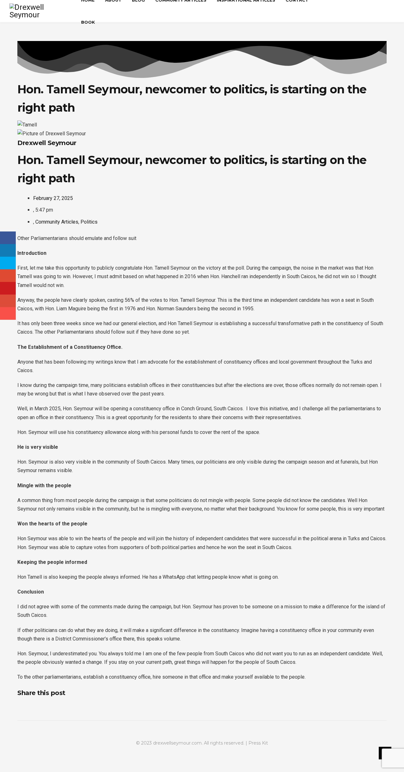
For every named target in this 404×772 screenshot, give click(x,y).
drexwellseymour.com (177, 743)
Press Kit (258, 743)
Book (88, 22)
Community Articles (56, 222)
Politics (89, 222)
